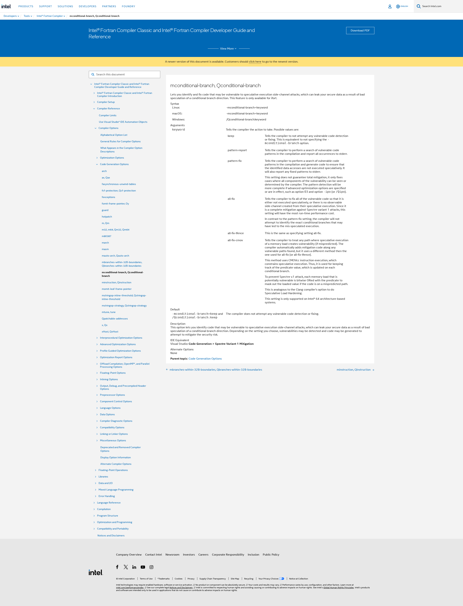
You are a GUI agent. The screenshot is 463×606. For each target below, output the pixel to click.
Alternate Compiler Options (115, 464)
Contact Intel (153, 554)
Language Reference (109, 502)
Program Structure (107, 515)
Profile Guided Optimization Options (120, 350)
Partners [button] (109, 6)
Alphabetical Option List (113, 134)
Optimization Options (112, 157)
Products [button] (25, 6)
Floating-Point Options (113, 372)
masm (105, 249)
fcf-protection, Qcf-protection (119, 190)
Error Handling (107, 496)
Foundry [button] (128, 6)
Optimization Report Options (116, 357)
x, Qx (104, 325)
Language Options (110, 407)
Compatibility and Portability (113, 528)
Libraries (103, 476)
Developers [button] (87, 6)
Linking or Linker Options (114, 434)
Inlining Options (109, 379)
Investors (189, 554)
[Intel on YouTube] (143, 567)
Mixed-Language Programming (116, 489)
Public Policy (271, 554)
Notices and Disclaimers (111, 535)
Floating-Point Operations (113, 470)
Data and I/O (106, 483)
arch (104, 171)
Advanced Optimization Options (118, 344)
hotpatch (107, 216)
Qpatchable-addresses (115, 318)
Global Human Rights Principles (338, 587)
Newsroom (172, 554)
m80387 (106, 236)
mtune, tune (109, 312)
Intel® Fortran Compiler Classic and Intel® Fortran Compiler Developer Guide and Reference (121, 85)
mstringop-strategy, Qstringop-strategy (124, 305)
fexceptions (108, 197)
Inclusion (253, 554)
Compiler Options (108, 128)
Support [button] (45, 6)
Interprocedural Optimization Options (121, 337)
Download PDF (360, 30)
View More (227, 48)
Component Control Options (116, 401)
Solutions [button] (65, 6)
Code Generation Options (114, 164)
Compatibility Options (112, 427)
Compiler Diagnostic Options (116, 421)
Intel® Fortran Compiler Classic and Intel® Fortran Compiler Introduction (124, 94)
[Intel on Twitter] (126, 567)
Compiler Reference (108, 108)
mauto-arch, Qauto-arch (115, 255)
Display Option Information (115, 457)
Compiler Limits (107, 115)
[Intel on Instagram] (151, 567)
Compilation (104, 509)
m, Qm (105, 223)
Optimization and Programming (114, 522)
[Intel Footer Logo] (96, 572)
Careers (203, 554)
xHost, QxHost (110, 331)
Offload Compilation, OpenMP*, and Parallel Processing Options (125, 365)
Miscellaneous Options (113, 440)
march (105, 242)
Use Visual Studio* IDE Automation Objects (123, 121)
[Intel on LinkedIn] (134, 567)
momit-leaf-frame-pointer (116, 289)
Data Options (107, 414)
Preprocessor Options (112, 394)
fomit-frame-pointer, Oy (115, 203)
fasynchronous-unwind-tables (119, 184)
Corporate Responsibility (228, 554)
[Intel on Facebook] (117, 567)
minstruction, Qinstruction (116, 282)
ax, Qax (106, 177)
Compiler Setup (106, 102)
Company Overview (129, 554)
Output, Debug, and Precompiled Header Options (123, 387)
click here (255, 61)
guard (105, 210)
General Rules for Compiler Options (120, 141)
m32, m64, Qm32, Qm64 (115, 229)
